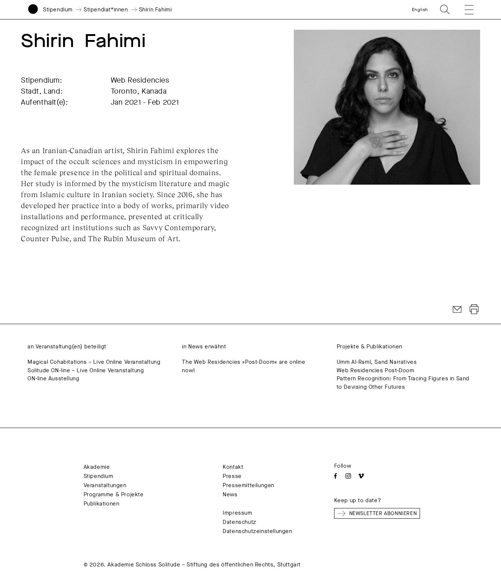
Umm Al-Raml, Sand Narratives (377, 362)
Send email (457, 309)
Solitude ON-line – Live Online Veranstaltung (86, 370)
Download (474, 309)
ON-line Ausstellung (53, 378)
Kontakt (233, 467)
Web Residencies (140, 80)
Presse (232, 476)
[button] (463, 9)
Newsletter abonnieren (383, 513)
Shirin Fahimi (155, 9)
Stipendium (58, 9)
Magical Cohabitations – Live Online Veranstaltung (94, 362)
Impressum (237, 512)
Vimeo (361, 476)
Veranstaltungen (105, 485)
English (420, 9)
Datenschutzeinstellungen (257, 531)
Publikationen (102, 503)
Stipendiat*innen (106, 9)
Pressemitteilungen (248, 485)
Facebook (335, 476)
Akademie (97, 467)
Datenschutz (239, 522)
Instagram (348, 476)
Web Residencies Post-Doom (375, 370)
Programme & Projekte (114, 494)
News (230, 494)
